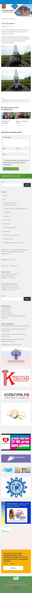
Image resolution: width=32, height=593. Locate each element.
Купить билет (6, 220)
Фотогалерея (6, 231)
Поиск (3, 182)
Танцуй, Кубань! (5, 331)
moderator (5, 26)
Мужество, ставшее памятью (22, 326)
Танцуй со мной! (16, 344)
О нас (4, 199)
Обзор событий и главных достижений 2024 (13, 329)
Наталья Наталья (6, 344)
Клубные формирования (9, 227)
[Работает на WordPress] (11, 584)
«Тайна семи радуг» (6, 308)
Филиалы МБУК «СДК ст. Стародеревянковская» (10, 204)
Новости (13, 19)
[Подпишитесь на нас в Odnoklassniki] (27, 176)
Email (18, 148)
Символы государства (7, 314)
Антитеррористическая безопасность (13, 242)
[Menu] (30, 2)
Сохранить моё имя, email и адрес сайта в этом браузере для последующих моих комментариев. (15, 162)
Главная (5, 195)
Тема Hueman (23, 584)
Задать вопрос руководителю (11, 235)
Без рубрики (5, 19)
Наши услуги (6, 224)
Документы (7, 216)
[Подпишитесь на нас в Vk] (30, 176)
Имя (4, 148)
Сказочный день (5, 336)
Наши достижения (8, 239)
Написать (13, 568)
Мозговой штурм (6, 310)
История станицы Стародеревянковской (15, 208)
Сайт (4, 154)
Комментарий (7, 137)
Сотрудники (7, 212)
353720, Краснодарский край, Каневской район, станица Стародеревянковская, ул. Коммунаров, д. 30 (14, 251)
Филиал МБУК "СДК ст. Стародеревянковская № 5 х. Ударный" (14, 101)
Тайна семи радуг (6, 312)
